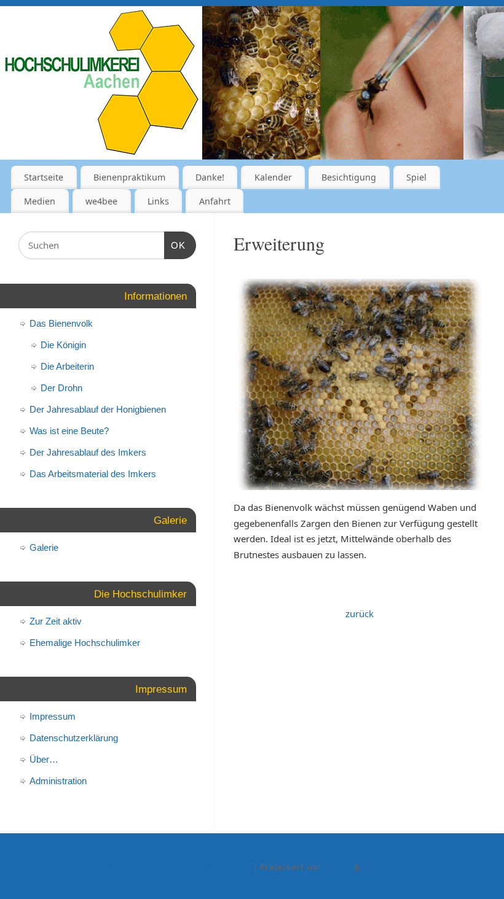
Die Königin (63, 345)
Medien (39, 201)
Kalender (273, 177)
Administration (58, 781)
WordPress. (385, 867)
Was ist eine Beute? (69, 431)
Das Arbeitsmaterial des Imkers (93, 474)
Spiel (416, 177)
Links (158, 201)
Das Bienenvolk (61, 323)
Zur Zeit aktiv (56, 621)
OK (175, 245)
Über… (44, 759)
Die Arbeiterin (67, 366)
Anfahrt (214, 201)
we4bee (101, 201)
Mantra (337, 867)
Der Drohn (61, 388)
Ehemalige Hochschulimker (85, 642)
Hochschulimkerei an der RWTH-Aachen (173, 867)
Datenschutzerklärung (74, 738)
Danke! (209, 177)
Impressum (53, 716)
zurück (359, 613)
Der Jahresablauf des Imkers (88, 452)
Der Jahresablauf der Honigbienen (98, 409)
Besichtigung (348, 177)
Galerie (44, 547)
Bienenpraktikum (129, 177)
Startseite (43, 177)
